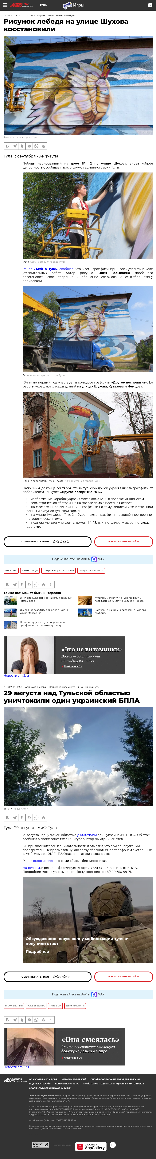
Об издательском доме (43, 1079)
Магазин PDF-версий (74, 1079)
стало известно (45, 861)
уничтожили (87, 835)
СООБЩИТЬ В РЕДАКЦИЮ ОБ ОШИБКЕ (50, 1088)
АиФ (25, 808)
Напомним (31, 868)
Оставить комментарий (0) (123, 541)
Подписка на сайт (40, 1084)
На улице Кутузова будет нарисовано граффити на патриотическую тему (42, 624)
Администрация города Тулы (21, 137)
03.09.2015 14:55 (12, 15)
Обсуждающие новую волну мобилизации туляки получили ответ (77, 941)
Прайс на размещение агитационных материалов (113, 1084)
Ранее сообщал (48, 269)
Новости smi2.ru (16, 675)
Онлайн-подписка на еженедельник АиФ (115, 1079)
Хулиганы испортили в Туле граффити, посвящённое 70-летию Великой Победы (119, 599)
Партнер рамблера (62, 1145)
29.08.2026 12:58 (13, 687)
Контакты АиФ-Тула (67, 1084)
